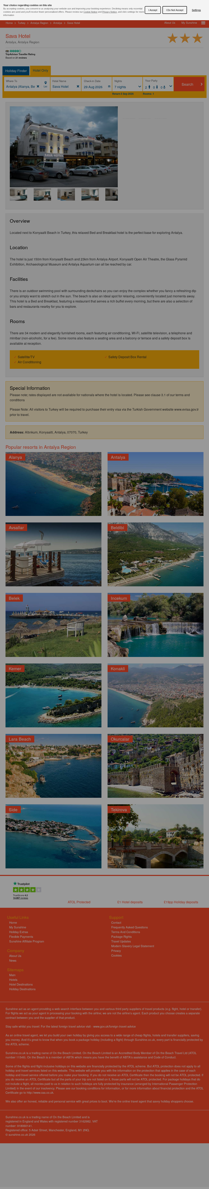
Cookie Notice (90, 12)
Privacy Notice (109, 12)
